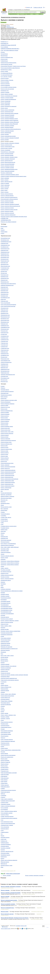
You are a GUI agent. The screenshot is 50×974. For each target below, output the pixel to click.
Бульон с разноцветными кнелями (9, 900)
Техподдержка (18, 925)
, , (7, 431)
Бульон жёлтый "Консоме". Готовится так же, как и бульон (14, 917)
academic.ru (4, 13)
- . (6, 76)
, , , (10, 620)
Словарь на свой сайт (37, 7)
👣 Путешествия (5, 926)
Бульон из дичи (4, 911)
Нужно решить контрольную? (13, 873)
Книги (34, 14)
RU (43, 7)
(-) (8, 106)
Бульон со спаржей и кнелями (8, 903)
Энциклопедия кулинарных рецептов (13, 14)
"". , (13, 66)
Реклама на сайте (24, 925)
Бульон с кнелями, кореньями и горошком (34, 875)
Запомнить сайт (29, 7)
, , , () (10, 547)
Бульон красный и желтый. (7, 913)
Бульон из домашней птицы (7, 907)
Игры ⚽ (40, 14)
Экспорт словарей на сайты (5, 928)
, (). (10, 67)
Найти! (42, 12)
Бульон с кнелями (7, 875)
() (8, 45)
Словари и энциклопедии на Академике (19, 9)
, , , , (14, 674)
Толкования (22, 14)
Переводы (28, 14)
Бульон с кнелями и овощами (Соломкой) (10, 892)
